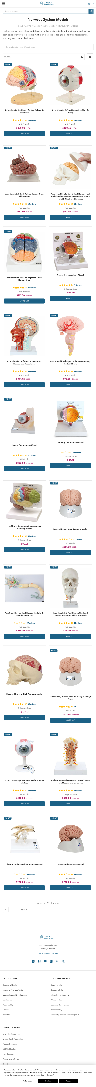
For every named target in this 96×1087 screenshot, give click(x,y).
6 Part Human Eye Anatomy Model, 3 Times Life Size (24, 781)
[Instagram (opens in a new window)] (33, 961)
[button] (90, 56)
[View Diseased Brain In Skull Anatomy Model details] (24, 670)
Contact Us (7, 999)
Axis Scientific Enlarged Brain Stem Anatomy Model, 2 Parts (70, 362)
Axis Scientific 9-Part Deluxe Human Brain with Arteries (24, 195)
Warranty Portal (57, 999)
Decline (48, 1081)
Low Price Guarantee (11, 1034)
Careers (6, 1009)
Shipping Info (56, 985)
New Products (8, 1054)
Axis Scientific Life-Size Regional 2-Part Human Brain (24, 278)
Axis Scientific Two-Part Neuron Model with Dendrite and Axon (24, 614)
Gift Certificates (9, 1049)
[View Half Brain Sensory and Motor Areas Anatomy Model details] (24, 502)
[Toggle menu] (3, 3)
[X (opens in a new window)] (63, 961)
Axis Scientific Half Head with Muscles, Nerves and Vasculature (24, 362)
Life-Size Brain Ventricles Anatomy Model (24, 864)
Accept (68, 1081)
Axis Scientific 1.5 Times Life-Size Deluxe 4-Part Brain (24, 111)
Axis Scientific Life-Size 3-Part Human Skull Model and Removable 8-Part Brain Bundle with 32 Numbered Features (70, 196)
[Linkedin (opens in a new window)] (51, 961)
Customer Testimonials (60, 1004)
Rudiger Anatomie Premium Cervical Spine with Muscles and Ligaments (70, 781)
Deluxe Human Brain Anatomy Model (70, 529)
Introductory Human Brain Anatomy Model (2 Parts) (70, 697)
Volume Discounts (10, 1044)
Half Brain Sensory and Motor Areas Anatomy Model (24, 527)
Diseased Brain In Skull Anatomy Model (24, 694)
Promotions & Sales (11, 1059)
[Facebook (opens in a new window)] (39, 961)
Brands (5, 1064)
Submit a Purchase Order (13, 990)
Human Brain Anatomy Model (70, 864)
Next (23, 910)
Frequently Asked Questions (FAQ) (65, 1014)
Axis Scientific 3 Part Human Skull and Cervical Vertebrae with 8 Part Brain (70, 614)
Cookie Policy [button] (87, 1072)
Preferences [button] (49, 1075)
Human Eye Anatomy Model (24, 445)
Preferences (27, 1081)
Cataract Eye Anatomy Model (70, 275)
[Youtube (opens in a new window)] (45, 961)
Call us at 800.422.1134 (48, 953)
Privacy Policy (56, 1009)
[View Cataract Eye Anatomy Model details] (70, 251)
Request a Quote (10, 985)
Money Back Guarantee (13, 1039)
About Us (6, 1014)
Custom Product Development (15, 995)
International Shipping (60, 995)
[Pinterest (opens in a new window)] (57, 961)
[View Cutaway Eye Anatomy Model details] (70, 418)
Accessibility (8, 1004)
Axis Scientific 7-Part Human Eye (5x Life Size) (70, 111)
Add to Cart (24, 134)
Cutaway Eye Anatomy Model (70, 442)
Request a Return (57, 990)
